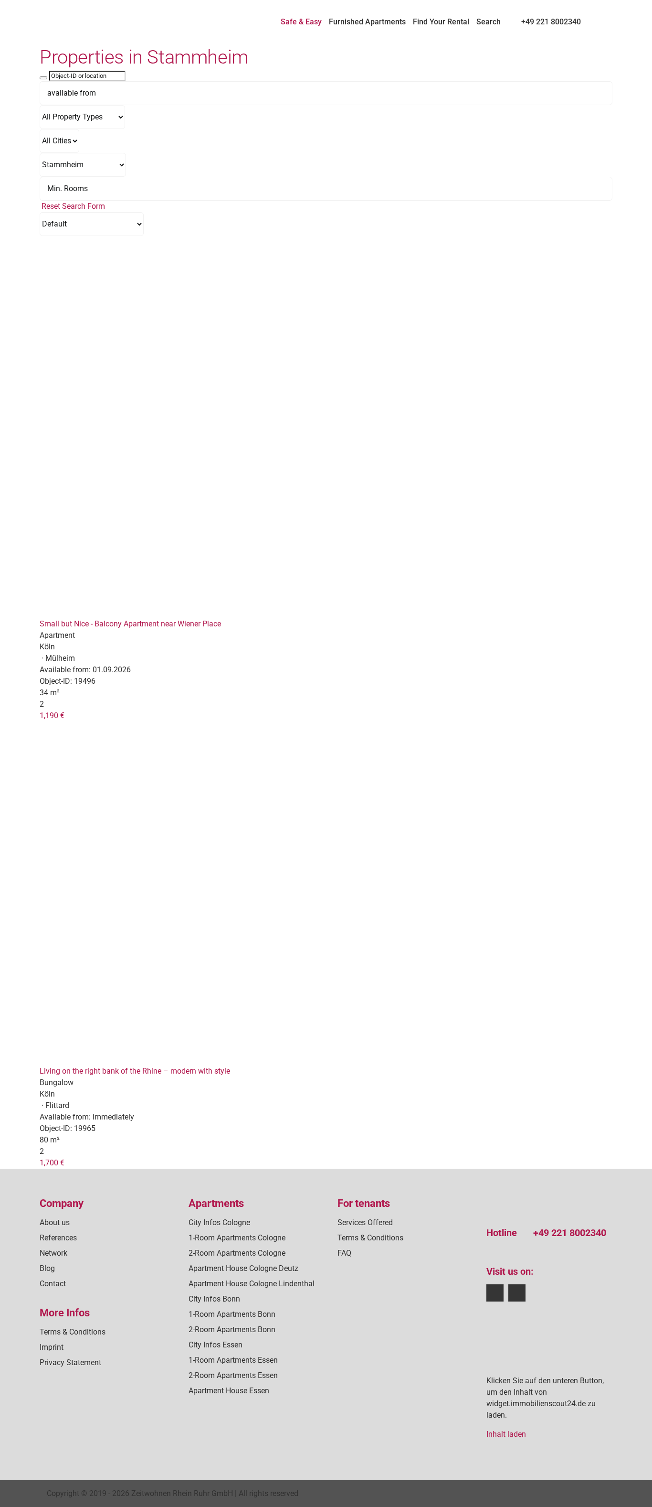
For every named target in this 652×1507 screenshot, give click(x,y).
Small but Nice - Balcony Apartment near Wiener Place (130, 623)
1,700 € (52, 1162)
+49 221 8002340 (569, 1232)
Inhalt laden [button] (506, 1434)
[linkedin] (517, 1293)
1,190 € (52, 715)
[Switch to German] (592, 17)
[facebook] (495, 1293)
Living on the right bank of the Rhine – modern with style (135, 1071)
